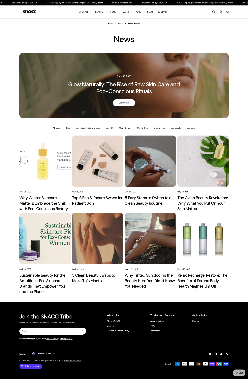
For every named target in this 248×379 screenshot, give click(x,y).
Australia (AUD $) (44, 354)
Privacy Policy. (66, 338)
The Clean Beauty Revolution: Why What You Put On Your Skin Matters (202, 203)
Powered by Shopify (73, 360)
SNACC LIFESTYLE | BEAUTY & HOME (45, 360)
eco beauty (176, 128)
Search (195, 321)
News (120, 24)
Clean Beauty (125, 128)
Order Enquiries (157, 321)
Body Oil (110, 128)
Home (110, 24)
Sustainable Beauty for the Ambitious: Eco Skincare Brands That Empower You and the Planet (42, 283)
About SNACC (113, 321)
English (22, 354)
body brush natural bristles (88, 128)
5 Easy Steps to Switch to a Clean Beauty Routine (148, 200)
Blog (68, 128)
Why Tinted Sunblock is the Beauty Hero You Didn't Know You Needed (150, 281)
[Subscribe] (83, 331)
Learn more (124, 102)
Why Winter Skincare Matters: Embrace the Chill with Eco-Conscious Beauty (43, 203)
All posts (57, 128)
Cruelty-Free (159, 128)
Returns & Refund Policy (118, 331)
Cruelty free (142, 128)
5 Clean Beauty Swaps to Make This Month (93, 278)
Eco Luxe (191, 128)
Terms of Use (52, 338)
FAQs (152, 326)
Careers (110, 326)
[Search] (214, 12)
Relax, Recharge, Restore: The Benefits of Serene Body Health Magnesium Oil (202, 281)
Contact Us (155, 331)
